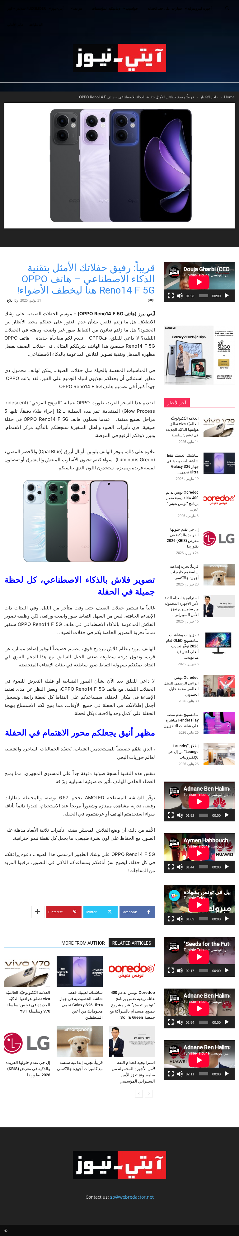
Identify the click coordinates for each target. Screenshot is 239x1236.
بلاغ (9, 300)
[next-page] (139, 1093)
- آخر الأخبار (209, 97)
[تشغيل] (226, 296)
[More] (38, 912)
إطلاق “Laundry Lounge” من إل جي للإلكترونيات (183, 751)
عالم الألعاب (15, 24)
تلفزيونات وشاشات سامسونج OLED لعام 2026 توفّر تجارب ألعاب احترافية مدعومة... (182, 646)
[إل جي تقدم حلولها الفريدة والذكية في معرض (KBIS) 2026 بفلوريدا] (27, 1041)
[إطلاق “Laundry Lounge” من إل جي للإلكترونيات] (219, 754)
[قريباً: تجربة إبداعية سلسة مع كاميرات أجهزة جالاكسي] (79, 1041)
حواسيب (132, 8)
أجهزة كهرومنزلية (199, 8)
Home (229, 97)
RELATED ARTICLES (131, 943)
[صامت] (180, 296)
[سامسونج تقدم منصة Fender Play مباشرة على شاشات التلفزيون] (219, 723)
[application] (199, 282)
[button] (227, 9)
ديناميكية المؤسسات (106, 8)
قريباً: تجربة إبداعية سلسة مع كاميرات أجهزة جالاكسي (184, 572)
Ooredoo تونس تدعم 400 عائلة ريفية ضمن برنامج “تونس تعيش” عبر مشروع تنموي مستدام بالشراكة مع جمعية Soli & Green (132, 1005)
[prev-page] (149, 1093)
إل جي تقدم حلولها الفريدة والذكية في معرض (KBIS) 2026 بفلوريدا (28, 1068)
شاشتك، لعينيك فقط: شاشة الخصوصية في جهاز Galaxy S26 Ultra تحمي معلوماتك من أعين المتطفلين (81, 1005)
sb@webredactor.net (132, 1197)
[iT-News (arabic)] (119, 58)
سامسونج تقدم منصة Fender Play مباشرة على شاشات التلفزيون (181, 720)
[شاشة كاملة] (171, 296)
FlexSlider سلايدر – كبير (26, 8)
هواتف (77, 8)
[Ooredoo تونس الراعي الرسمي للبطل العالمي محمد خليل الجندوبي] (219, 686)
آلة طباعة (36, 24)
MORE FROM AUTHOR (83, 943)
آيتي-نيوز (57, 8)
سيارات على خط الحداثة (165, 8)
